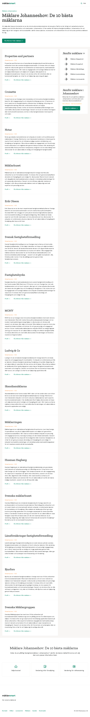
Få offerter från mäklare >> (13, 41)
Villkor (11, 711)
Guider (34, 711)
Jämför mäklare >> (71, 108)
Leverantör (19, 711)
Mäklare (27, 711)
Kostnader (42, 711)
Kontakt (4, 711)
